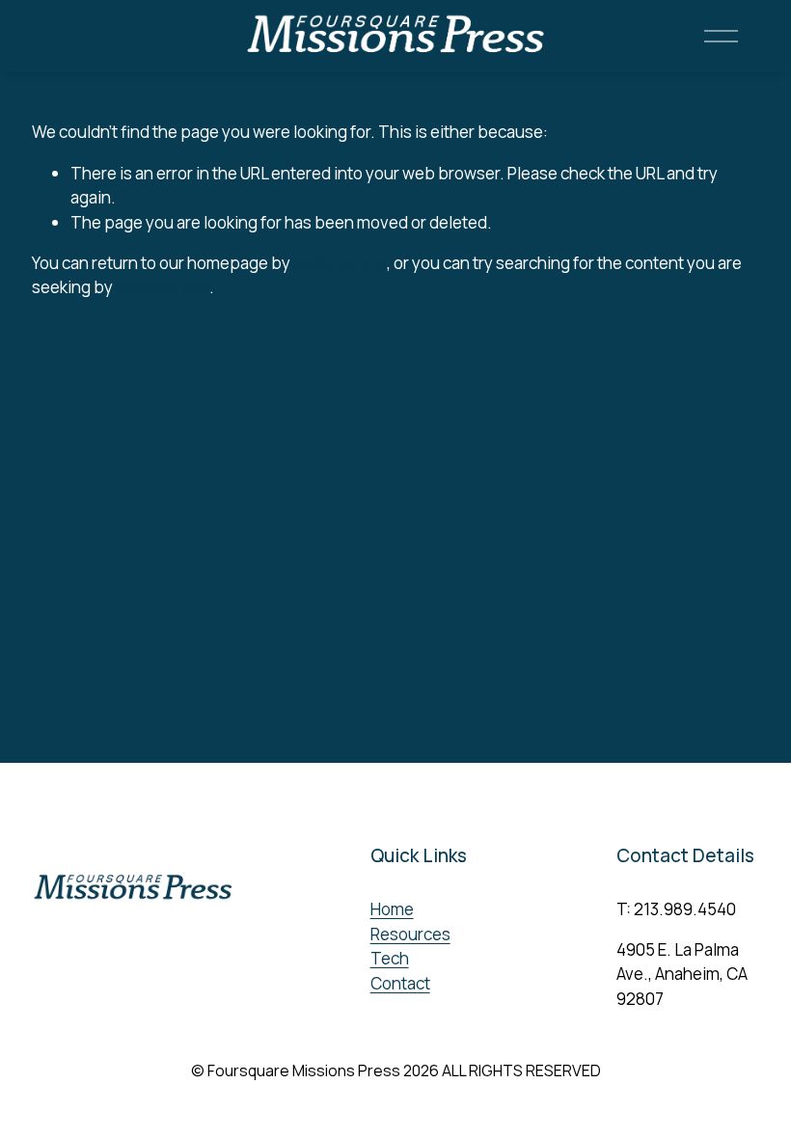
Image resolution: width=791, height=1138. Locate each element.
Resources (410, 934)
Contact (400, 983)
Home (392, 909)
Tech (389, 958)
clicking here (340, 263)
